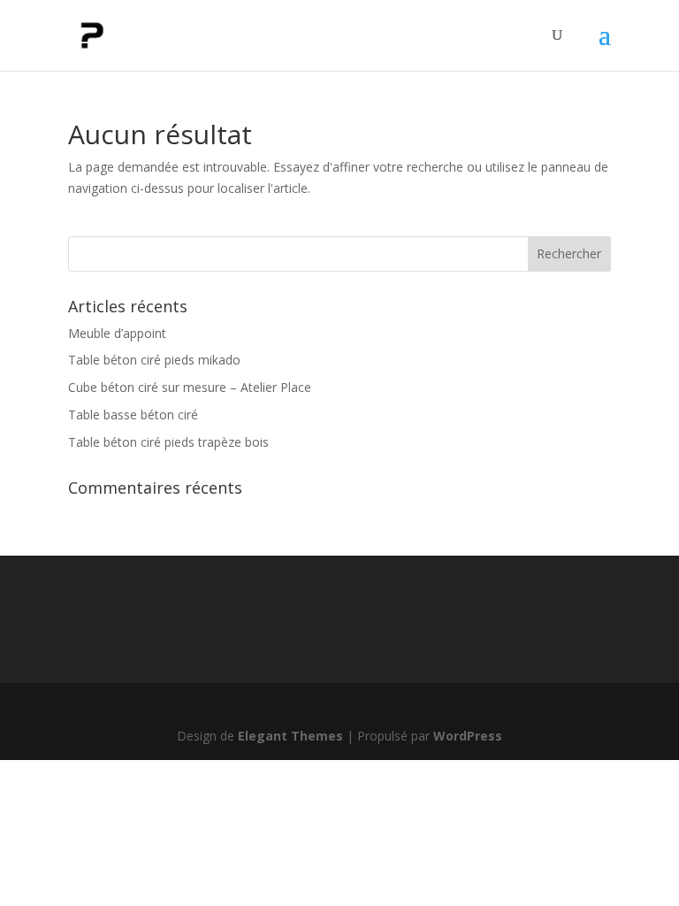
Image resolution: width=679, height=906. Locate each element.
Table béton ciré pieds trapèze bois (168, 442)
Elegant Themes (290, 735)
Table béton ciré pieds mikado (154, 359)
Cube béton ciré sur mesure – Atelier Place (189, 387)
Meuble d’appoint (117, 333)
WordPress (467, 735)
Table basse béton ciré (133, 414)
